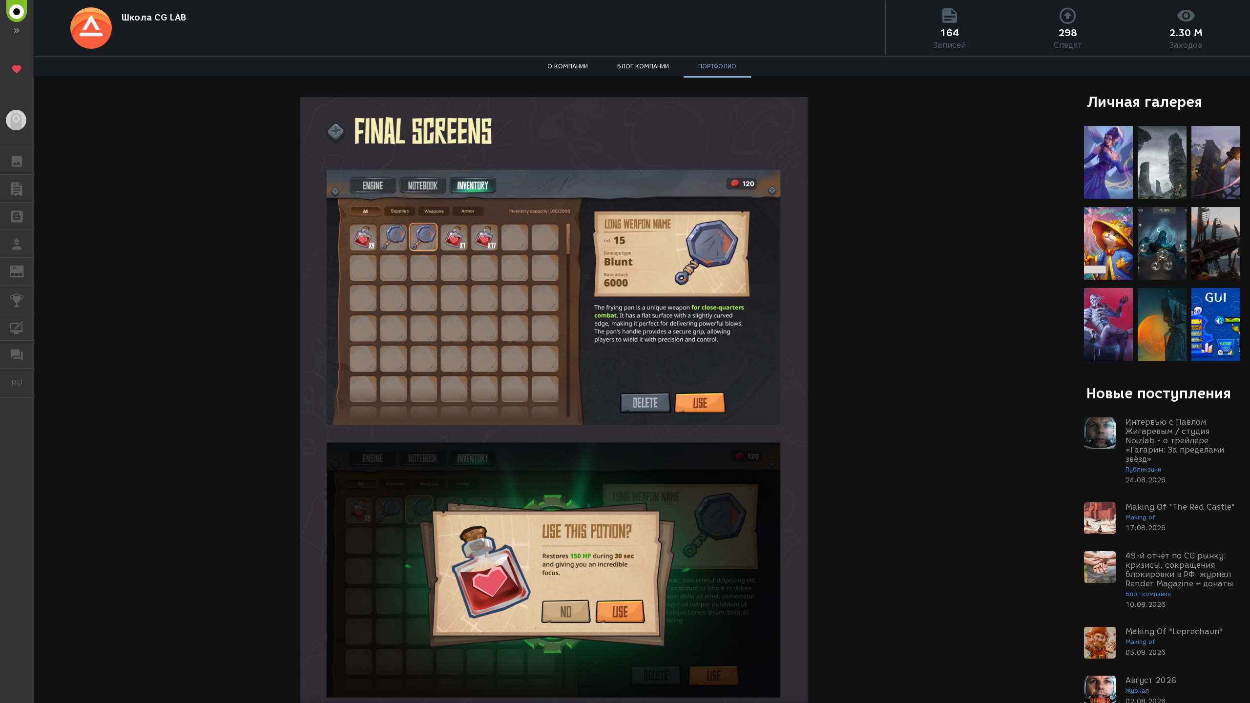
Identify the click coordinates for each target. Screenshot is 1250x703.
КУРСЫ (17, 327)
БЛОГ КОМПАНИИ (643, 66)
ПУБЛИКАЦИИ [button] (17, 188)
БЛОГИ (17, 216)
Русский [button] (22, 383)
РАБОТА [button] (17, 243)
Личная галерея (1144, 101)
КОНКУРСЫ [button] (17, 299)
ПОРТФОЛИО (717, 66)
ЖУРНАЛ (23, 270)
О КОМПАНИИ (567, 66)
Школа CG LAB (154, 17)
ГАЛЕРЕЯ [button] (17, 160)
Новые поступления (1158, 393)
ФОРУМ (17, 354)
